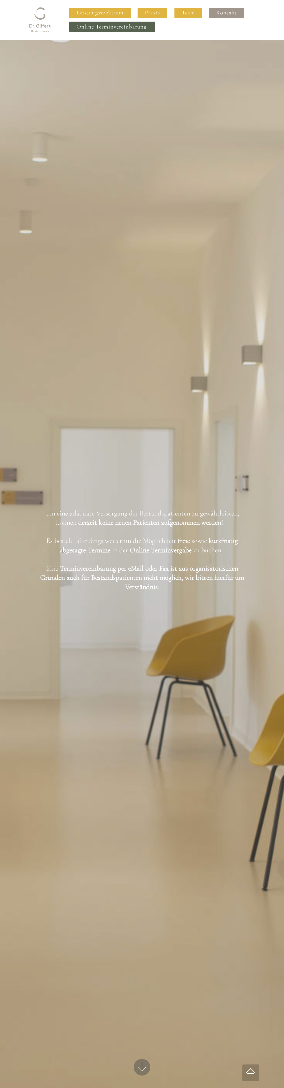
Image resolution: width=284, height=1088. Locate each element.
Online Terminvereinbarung (112, 26)
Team (188, 12)
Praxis (152, 12)
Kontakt (226, 12)
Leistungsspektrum (100, 12)
